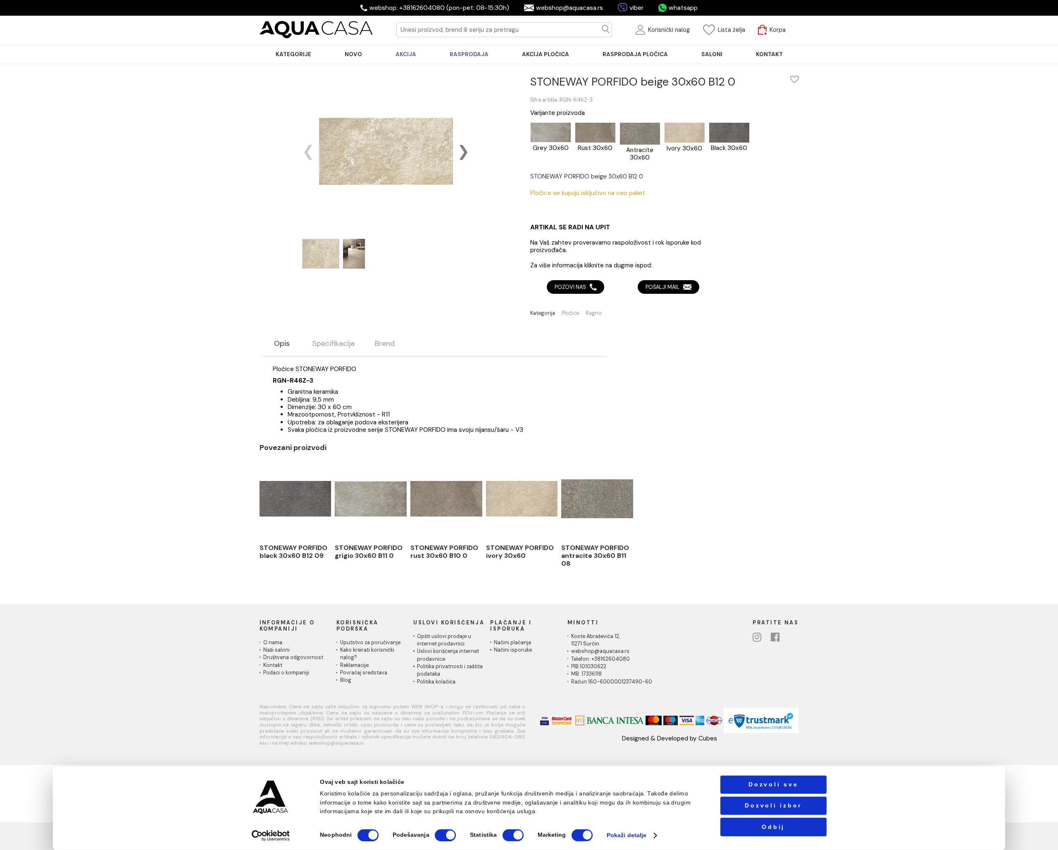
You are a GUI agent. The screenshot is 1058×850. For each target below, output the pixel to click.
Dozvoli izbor (773, 805)
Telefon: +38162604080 (600, 659)
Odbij (773, 827)
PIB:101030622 (588, 666)
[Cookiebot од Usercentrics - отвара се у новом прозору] (270, 835)
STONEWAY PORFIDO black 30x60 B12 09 (293, 552)
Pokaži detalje (626, 835)
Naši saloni (276, 650)
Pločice (570, 313)
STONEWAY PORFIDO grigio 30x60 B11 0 (369, 552)
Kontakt (272, 665)
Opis (282, 343)
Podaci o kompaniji (286, 672)
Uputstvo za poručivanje (370, 642)
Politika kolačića (436, 682)
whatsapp (683, 8)
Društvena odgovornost (293, 657)
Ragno (594, 313)
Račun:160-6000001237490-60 (611, 682)
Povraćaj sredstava (363, 672)
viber (636, 8)
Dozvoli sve (773, 784)
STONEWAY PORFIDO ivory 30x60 (520, 552)
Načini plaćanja (512, 642)
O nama (272, 642)
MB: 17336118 (586, 674)
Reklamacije (354, 665)
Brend (385, 343)
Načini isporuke (513, 650)
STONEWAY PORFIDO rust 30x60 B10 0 (444, 552)
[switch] (445, 835)
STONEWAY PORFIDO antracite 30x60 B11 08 (595, 556)
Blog (345, 680)
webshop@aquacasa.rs (569, 8)
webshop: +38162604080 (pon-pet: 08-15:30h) (439, 8)
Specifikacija (333, 343)
